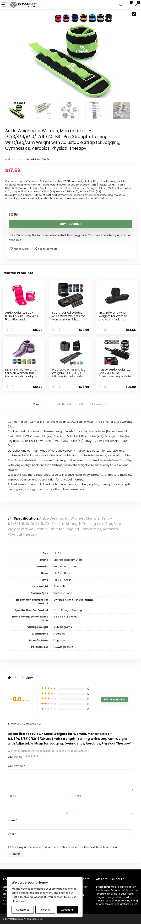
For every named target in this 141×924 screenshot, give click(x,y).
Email (12, 834)
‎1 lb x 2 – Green (62, 580)
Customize (22, 909)
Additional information (71, 404)
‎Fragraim (59, 633)
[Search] (121, 4)
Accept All (67, 909)
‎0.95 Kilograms (62, 627)
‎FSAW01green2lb (63, 647)
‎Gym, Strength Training (67, 610)
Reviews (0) (100, 404)
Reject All (45, 909)
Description (41, 404)
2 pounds (59, 586)
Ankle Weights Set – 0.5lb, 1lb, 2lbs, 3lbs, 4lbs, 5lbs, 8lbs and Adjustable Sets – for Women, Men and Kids (22, 319)
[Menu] (4, 4)
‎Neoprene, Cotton (64, 566)
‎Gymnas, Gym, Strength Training (73, 599)
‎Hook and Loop (62, 593)
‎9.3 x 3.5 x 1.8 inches (65, 616)
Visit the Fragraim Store (68, 560)
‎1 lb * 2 (57, 553)
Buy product (70, 224)
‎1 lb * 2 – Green (62, 573)
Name (12, 820)
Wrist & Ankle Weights (38, 159)
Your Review (16, 766)
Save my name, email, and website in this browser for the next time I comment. (65, 847)
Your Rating (15, 757)
